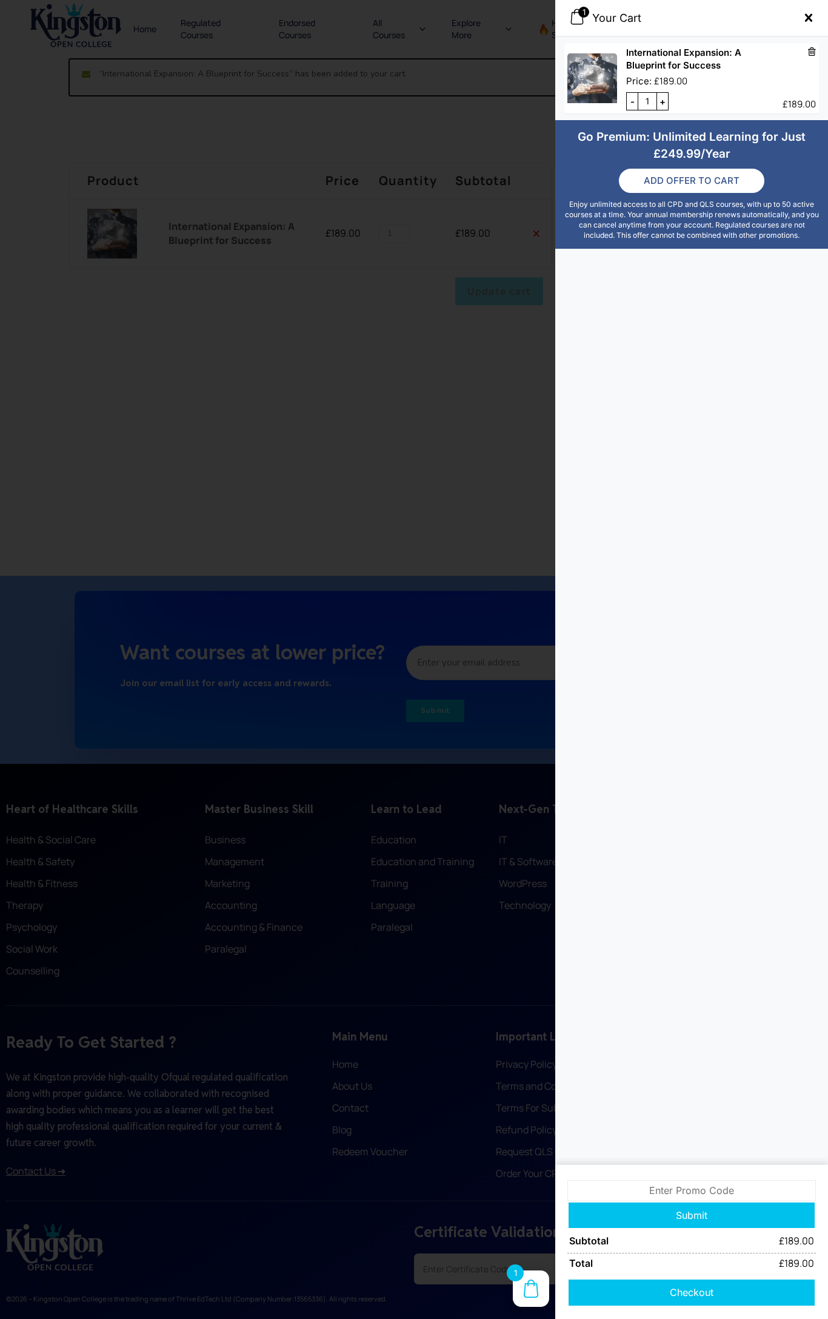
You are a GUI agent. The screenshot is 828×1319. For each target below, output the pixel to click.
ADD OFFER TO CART (692, 180)
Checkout (691, 1292)
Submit (691, 1215)
